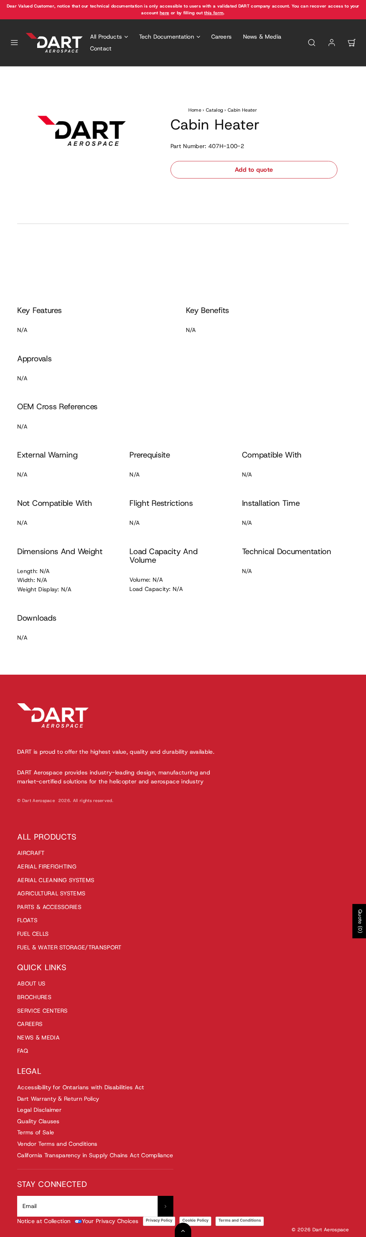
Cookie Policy (195, 1220)
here (164, 13)
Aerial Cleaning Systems (55, 880)
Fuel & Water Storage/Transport (69, 947)
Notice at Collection (43, 1221)
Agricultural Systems (51, 893)
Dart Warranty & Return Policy (58, 1098)
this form (213, 13)
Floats (27, 920)
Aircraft (31, 853)
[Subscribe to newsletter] (165, 1206)
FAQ (22, 1051)
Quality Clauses (38, 1121)
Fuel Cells (33, 934)
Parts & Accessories (49, 907)
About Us (31, 983)
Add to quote (254, 169)
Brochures (34, 997)
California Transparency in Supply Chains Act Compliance (95, 1155)
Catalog (214, 110)
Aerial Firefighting (46, 866)
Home (194, 110)
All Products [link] (106, 36)
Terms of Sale (35, 1132)
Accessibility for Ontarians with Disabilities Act (80, 1087)
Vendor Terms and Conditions (57, 1144)
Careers (221, 36)
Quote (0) (360, 921)
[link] (331, 42)
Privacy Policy (159, 1220)
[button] (14, 42)
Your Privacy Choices (110, 1221)
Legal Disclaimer (39, 1110)
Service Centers (42, 1010)
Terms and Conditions (239, 1220)
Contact (101, 48)
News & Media (262, 36)
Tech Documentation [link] (166, 36)
